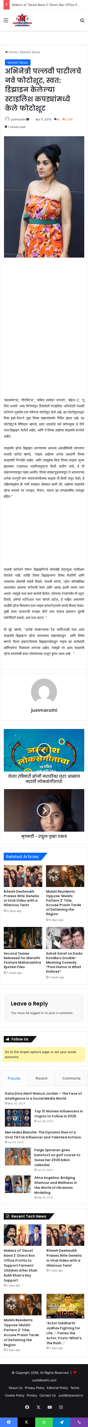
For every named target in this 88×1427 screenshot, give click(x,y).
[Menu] (6, 22)
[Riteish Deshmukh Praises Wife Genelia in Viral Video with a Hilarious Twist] (23, 876)
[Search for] (82, 22)
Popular (14, 1078)
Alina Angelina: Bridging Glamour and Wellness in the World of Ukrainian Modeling (55, 1185)
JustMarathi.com (44, 1380)
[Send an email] (27, 119)
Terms (74, 1388)
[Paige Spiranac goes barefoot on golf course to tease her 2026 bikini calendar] (18, 1156)
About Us (16, 1388)
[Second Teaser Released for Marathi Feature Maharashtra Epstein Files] (23, 938)
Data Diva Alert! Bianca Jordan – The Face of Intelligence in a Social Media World (43, 1096)
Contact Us (47, 1395)
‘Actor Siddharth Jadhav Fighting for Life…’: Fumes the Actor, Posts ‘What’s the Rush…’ (64, 1333)
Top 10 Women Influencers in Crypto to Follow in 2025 (58, 1114)
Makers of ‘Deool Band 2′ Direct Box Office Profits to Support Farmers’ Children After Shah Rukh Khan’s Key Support (20, 1265)
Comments (71, 1078)
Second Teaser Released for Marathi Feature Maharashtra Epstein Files (22, 960)
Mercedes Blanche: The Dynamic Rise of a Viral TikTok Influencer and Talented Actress (43, 1135)
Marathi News (30, 52)
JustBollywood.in (70, 1395)
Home (12, 52)
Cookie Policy (14, 1395)
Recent (41, 1078)
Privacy (32, 1395)
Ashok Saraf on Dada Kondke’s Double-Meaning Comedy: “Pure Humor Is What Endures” (64, 962)
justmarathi (18, 119)
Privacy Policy (35, 1388)
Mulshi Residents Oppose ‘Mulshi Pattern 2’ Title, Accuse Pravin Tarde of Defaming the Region (63, 902)
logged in (37, 1013)
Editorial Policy (57, 1388)
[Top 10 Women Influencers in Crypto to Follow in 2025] (18, 1118)
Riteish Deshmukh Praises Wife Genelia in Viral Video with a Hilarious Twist (21, 898)
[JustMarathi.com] (22, 20)
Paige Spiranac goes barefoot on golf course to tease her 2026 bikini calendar (57, 1157)
